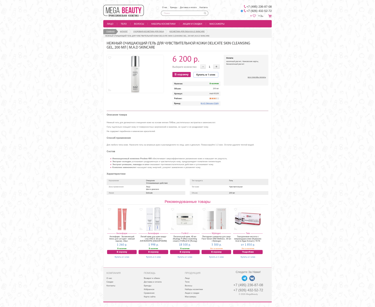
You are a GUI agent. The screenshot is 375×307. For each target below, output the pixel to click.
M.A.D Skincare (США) (210, 103)
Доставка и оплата (188, 7)
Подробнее (248, 252)
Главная (110, 31)
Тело (124, 24)
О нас (164, 7)
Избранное (149, 289)
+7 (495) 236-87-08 (248, 285)
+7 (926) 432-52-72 (248, 290)
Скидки (109, 282)
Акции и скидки (192, 24)
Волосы (139, 24)
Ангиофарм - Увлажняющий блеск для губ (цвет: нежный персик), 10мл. (122, 238)
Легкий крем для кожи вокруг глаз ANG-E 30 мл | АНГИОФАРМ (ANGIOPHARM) (153, 238)
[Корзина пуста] (270, 16)
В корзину (182, 75)
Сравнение (149, 293)
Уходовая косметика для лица (148, 31)
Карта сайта (149, 296)
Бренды (173, 7)
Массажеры (216, 24)
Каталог (124, 31)
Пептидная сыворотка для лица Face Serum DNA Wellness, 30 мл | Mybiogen (216, 238)
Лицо (110, 24)
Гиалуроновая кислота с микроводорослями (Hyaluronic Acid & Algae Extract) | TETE (247, 238)
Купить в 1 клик (205, 75)
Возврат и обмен (152, 278)
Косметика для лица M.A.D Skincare (187, 31)
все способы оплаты (257, 77)
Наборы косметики (163, 24)
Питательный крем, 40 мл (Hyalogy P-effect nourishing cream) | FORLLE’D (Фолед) (185, 238)
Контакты (204, 7)
